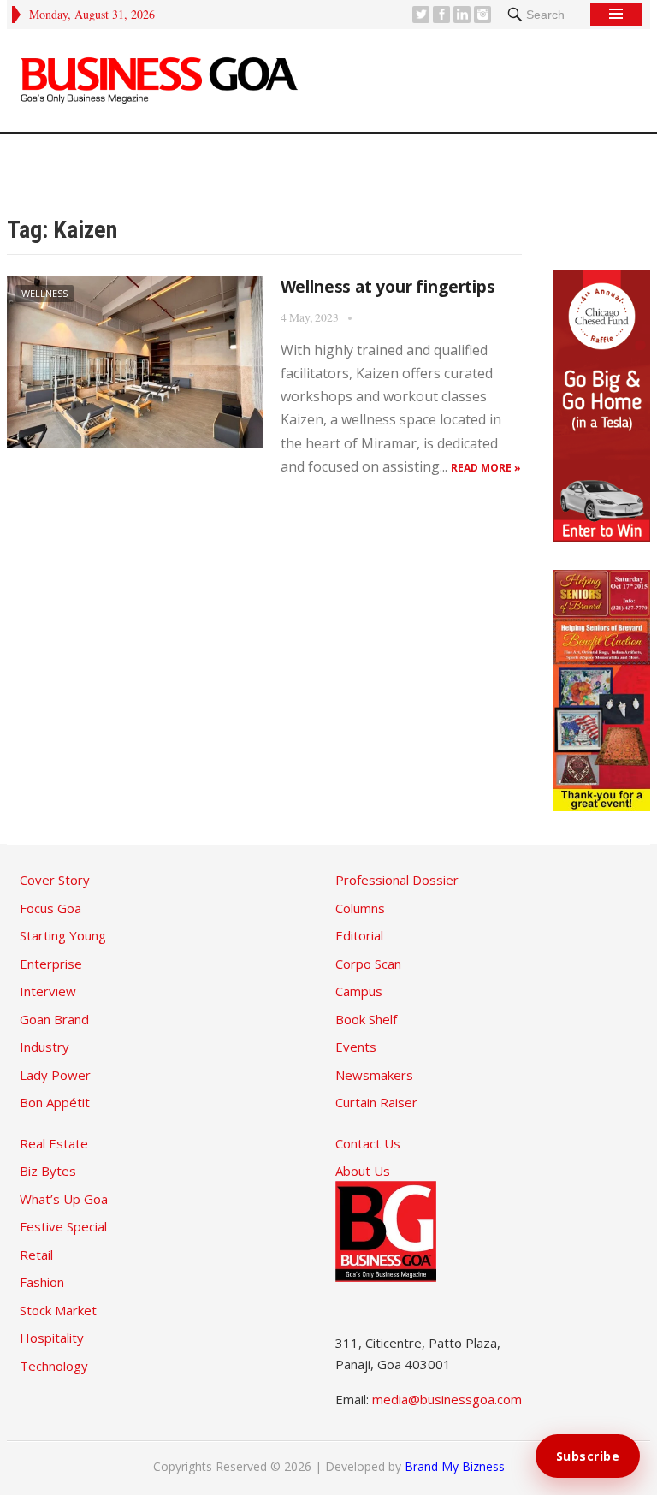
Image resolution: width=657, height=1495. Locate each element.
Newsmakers (374, 1074)
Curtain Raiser (376, 1102)
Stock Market (58, 1310)
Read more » (486, 467)
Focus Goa (50, 908)
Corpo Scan (368, 963)
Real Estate (54, 1143)
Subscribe (588, 1456)
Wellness (44, 293)
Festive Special (63, 1226)
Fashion (42, 1281)
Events (355, 1046)
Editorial (359, 935)
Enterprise (51, 963)
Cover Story (55, 879)
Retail (36, 1254)
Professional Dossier (397, 879)
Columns (360, 908)
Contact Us (367, 1143)
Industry (44, 1046)
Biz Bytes (48, 1170)
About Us (362, 1170)
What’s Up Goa (64, 1198)
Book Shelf (366, 1019)
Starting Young (63, 935)
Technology (54, 1365)
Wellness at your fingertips (388, 287)
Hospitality (52, 1337)
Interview (48, 991)
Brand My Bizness (455, 1466)
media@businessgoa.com (447, 1399)
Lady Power (55, 1074)
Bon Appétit (55, 1102)
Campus (358, 991)
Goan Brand (54, 1019)
